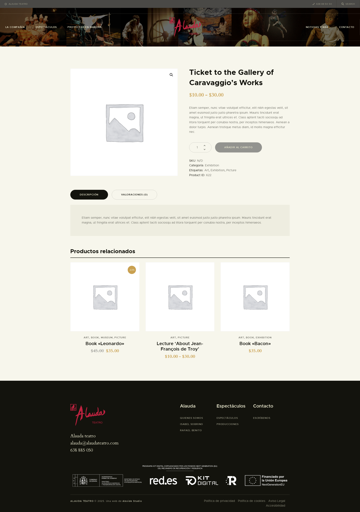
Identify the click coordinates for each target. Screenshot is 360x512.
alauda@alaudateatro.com (94, 443)
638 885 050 (81, 450)
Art (206, 170)
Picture (231, 170)
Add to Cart (105, 299)
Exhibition (212, 165)
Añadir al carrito (238, 147)
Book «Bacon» (255, 343)
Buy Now (180, 299)
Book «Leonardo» (105, 343)
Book (95, 337)
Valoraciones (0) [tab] (134, 194)
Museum (107, 337)
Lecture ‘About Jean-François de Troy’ (180, 346)
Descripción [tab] (89, 194)
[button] (171, 74)
